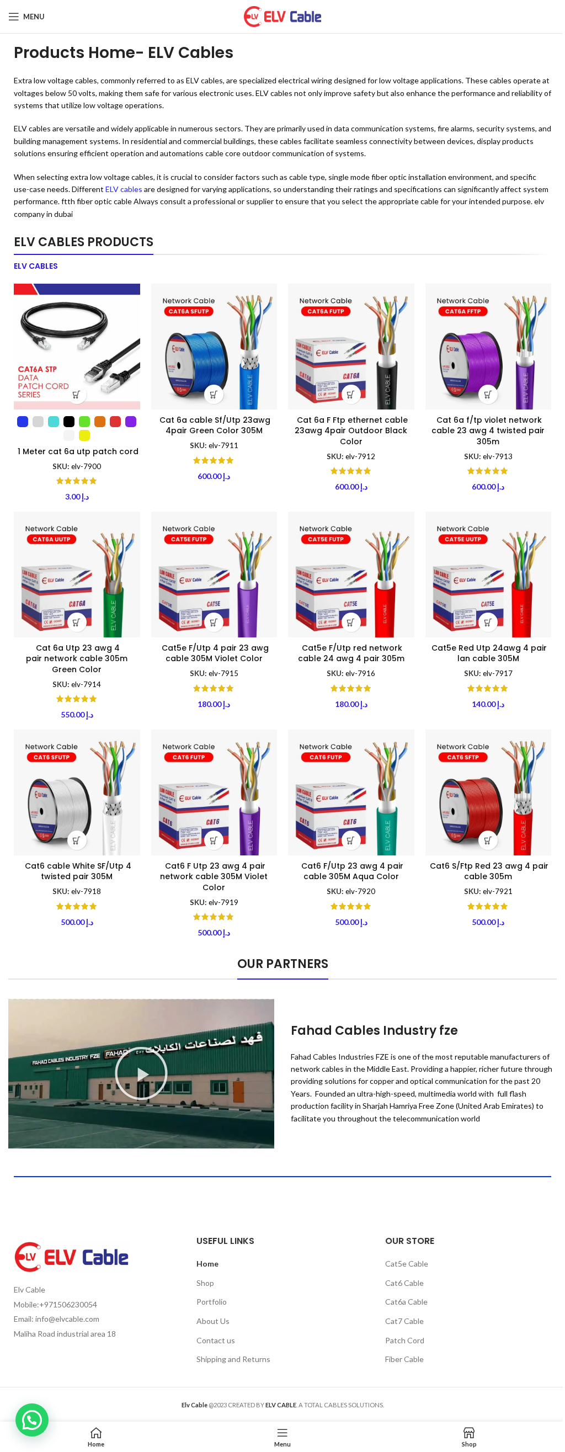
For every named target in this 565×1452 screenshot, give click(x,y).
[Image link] (72, 1255)
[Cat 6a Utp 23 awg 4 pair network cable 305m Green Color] (77, 575)
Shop (205, 1283)
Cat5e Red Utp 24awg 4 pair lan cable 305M (488, 653)
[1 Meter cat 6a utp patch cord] (77, 347)
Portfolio (211, 1301)
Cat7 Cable (404, 1321)
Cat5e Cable (406, 1263)
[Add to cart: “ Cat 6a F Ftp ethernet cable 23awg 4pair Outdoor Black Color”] (351, 394)
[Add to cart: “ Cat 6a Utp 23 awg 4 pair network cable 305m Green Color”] (77, 622)
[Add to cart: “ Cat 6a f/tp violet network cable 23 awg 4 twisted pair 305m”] (488, 394)
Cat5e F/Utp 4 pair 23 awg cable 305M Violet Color (214, 653)
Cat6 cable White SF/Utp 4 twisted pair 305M (77, 871)
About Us (213, 1321)
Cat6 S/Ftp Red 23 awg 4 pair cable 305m (488, 871)
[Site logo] (282, 15)
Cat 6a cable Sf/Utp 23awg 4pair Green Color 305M (213, 425)
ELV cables (123, 189)
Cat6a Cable (406, 1301)
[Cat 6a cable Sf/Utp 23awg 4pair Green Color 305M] (214, 347)
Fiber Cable (404, 1359)
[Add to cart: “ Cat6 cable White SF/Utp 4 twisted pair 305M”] (77, 840)
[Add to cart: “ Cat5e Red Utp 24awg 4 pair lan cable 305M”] (488, 622)
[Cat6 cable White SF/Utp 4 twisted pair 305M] (77, 793)
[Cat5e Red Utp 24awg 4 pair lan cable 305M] (488, 575)
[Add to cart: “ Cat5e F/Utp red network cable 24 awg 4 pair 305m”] (351, 622)
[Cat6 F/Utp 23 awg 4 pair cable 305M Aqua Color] (351, 793)
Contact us (215, 1340)
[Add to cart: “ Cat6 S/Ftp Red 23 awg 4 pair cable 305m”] (488, 840)
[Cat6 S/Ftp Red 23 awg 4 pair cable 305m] (488, 793)
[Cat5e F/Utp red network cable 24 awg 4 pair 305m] (351, 575)
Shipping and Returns (233, 1359)
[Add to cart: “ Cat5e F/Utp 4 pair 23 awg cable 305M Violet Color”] (213, 622)
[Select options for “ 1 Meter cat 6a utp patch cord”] (77, 394)
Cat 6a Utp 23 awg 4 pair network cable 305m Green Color (76, 658)
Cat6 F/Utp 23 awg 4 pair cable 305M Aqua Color (351, 871)
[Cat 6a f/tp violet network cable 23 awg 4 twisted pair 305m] (488, 347)
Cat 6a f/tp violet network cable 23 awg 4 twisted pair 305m (488, 430)
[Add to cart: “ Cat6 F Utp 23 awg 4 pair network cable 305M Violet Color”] (213, 840)
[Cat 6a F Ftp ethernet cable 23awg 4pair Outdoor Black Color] (351, 347)
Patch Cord (404, 1340)
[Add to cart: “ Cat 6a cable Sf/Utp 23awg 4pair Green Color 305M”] (213, 394)
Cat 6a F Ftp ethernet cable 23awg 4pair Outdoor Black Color (351, 430)
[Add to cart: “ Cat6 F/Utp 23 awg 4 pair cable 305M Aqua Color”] (351, 840)
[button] (141, 1073)
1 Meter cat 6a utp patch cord (76, 451)
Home (207, 1263)
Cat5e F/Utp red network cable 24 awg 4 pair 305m (351, 653)
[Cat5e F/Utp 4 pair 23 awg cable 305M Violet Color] (214, 575)
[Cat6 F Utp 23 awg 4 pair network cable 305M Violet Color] (214, 793)
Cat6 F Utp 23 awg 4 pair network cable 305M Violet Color (214, 876)
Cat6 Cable (404, 1283)
